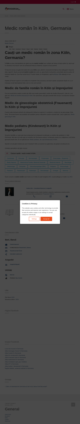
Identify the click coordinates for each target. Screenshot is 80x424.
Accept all (46, 219)
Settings (34, 219)
